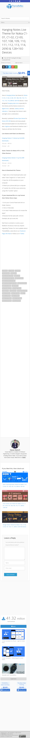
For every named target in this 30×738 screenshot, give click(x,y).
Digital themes (15, 285)
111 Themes (11, 270)
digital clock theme (19, 278)
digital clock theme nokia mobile (9, 283)
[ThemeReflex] (15, 10)
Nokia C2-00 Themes (6, 300)
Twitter (22, 233)
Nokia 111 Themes (6, 295)
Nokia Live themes (16, 300)
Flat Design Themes (17, 288)
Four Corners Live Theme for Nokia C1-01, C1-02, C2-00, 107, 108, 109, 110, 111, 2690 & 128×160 (14, 505)
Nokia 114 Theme (15, 295)
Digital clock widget (6, 285)
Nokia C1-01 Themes (6, 62)
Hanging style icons (13, 103)
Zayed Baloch (3, 733)
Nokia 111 (23, 293)
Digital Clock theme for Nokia (8, 280)
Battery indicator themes (7, 275)
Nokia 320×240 (6, 121)
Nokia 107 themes (6, 293)
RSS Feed (8, 233)
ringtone (7, 126)
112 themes (17, 270)
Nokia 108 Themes (15, 293)
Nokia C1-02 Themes (17, 298)
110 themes (4, 270)
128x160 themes (6, 273)
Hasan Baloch (19, 62)
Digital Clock (17, 275)
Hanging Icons (5, 290)
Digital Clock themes (22, 283)
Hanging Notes (11, 95)
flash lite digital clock (6, 288)
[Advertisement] (15, 12)
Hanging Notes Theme (22, 290)
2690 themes (13, 273)
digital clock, (5, 108)
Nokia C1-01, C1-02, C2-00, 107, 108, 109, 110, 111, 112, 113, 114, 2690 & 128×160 (14, 97)
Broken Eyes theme (19, 118)
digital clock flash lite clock (8, 278)
